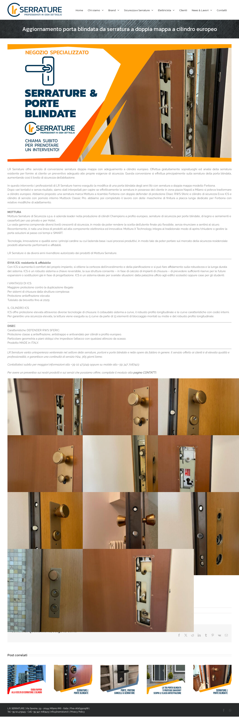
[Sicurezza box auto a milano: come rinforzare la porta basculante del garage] (119, 666)
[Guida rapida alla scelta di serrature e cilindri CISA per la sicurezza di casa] (26, 666)
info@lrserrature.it (59, 711)
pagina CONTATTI (145, 372)
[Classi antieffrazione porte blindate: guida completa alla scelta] (166, 666)
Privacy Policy (77, 711)
